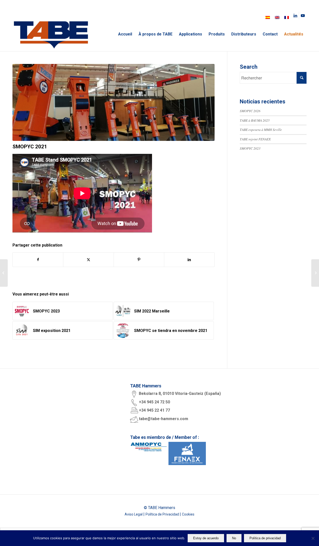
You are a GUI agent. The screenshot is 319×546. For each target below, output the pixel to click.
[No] (312, 538)
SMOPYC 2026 (250, 110)
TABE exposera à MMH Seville (261, 129)
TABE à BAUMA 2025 (255, 120)
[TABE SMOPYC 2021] (113, 102)
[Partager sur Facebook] (38, 260)
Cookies (188, 514)
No (234, 538)
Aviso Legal (134, 514)
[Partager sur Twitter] (88, 260)
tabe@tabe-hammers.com (163, 418)
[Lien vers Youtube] (303, 15)
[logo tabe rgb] (50, 34)
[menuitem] (125, 34)
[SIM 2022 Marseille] (315, 273)
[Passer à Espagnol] (267, 17)
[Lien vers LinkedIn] (295, 15)
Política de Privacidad (163, 514)
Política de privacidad (265, 538)
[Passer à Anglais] (277, 17)
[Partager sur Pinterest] (139, 260)
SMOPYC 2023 (250, 148)
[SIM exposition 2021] (4, 273)
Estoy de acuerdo (206, 538)
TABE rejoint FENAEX (255, 139)
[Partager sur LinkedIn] (189, 260)
